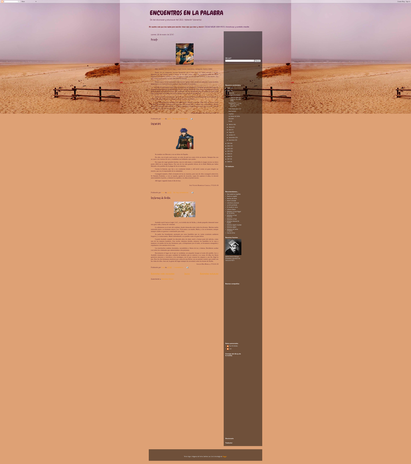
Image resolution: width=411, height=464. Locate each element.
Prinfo (154, 40)
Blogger (225, 457)
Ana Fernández (233, 346)
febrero (231, 125)
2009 (229, 88)
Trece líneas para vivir (235, 109)
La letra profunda (232, 205)
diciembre (232, 140)
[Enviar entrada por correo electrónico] (191, 119)
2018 (228, 162)
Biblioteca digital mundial (234, 225)
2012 (228, 146)
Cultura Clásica (231, 210)
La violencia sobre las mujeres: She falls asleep (235, 99)
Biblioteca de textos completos (232, 230)
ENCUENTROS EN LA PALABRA (186, 13)
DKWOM (156, 124)
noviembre (232, 138)
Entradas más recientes (162, 273)
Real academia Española (233, 194)
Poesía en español (232, 196)
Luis (230, 349)
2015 (228, 154)
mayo (230, 132)
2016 (228, 157)
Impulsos (231, 114)
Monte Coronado (231, 201)
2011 (228, 144)
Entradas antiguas (209, 273)
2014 (228, 151)
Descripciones (232, 111)
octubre (231, 135)
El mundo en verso (232, 207)
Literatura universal (233, 203)
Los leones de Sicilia (160, 198)
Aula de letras (231, 233)
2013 (228, 149)
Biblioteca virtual (232, 219)
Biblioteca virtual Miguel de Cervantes (234, 212)
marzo (231, 127)
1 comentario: (179, 267)
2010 (228, 91)
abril (230, 130)
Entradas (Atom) (167, 279)
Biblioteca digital (231, 227)
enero (230, 93)
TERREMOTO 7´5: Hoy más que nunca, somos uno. (235, 104)
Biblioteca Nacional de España (233, 222)
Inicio (187, 273)
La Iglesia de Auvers (234, 95)
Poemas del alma (232, 199)
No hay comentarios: (180, 119)
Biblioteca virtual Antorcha (232, 216)
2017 (228, 159)
